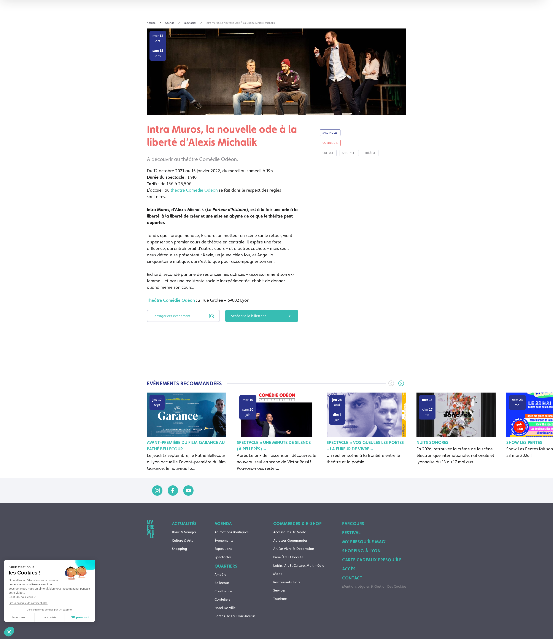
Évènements (224, 540)
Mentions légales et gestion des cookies (374, 586)
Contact (352, 578)
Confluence (223, 591)
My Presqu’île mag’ (364, 541)
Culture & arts (182, 540)
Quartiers (226, 566)
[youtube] (188, 490)
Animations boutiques (231, 532)
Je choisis (49, 617)
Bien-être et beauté (288, 557)
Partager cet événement (172, 316)
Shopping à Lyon (361, 550)
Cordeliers (222, 599)
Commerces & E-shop (297, 523)
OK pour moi (80, 617)
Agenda (223, 523)
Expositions (223, 549)
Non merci (19, 617)
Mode (278, 574)
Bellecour (222, 583)
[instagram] (157, 490)
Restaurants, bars (286, 582)
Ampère (221, 575)
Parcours (353, 523)
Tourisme (280, 599)
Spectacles (223, 557)
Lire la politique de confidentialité (28, 603)
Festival (351, 532)
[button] (401, 383)
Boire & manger (184, 532)
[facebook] (173, 490)
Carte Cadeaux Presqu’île (372, 559)
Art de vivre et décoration (293, 549)
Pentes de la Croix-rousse (235, 616)
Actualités (184, 523)
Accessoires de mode (289, 532)
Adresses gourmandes (290, 540)
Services (279, 590)
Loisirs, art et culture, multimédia (298, 565)
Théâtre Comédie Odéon (171, 300)
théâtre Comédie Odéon (194, 190)
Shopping (179, 549)
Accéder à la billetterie (248, 316)
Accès (349, 568)
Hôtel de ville (225, 608)
